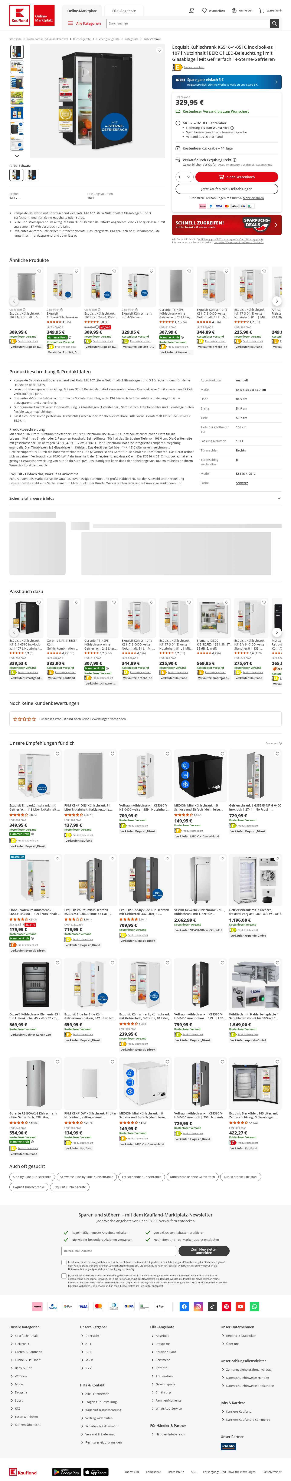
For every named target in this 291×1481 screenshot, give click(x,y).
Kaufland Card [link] (166, 1352)
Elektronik (22, 1344)
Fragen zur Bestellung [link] (101, 1402)
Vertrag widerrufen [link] (99, 1418)
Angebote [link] (162, 1336)
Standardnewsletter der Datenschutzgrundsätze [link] (108, 1265)
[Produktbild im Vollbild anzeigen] (97, 101)
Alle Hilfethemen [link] (97, 1394)
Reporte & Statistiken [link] (241, 1336)
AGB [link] (193, 1472)
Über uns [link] (232, 1344)
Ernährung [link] (163, 1392)
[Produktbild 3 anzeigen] (17, 82)
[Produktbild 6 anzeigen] (17, 128)
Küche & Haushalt (27, 1360)
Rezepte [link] (161, 1368)
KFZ (17, 1408)
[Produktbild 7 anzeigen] (17, 144)
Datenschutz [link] (176, 1472)
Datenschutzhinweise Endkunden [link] (250, 1386)
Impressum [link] (131, 1472)
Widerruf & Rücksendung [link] (103, 1410)
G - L (88, 1352)
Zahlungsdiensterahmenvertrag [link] (249, 1369)
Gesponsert (15, 309)
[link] (124, 10)
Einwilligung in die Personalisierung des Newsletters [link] (126, 1278)
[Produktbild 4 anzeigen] (17, 98)
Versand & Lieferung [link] (100, 1434)
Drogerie (21, 1392)
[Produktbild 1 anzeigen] (17, 52)
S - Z (88, 1368)
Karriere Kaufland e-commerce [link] (248, 1420)
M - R (89, 1360)
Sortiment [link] (163, 1360)
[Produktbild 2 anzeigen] (17, 67)
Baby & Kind (23, 1368)
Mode (19, 1384)
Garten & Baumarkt (28, 1352)
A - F (88, 1344)
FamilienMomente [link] (169, 1400)
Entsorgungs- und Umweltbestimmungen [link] (229, 1472)
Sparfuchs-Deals (26, 1336)
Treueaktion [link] (164, 1376)
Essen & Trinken (26, 1417)
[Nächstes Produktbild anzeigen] (17, 155)
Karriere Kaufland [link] (239, 1411)
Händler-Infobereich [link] (170, 1434)
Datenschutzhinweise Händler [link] (247, 1378)
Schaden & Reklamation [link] (102, 1426)
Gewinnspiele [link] (165, 1384)
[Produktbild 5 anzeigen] (17, 113)
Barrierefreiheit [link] (272, 1472)
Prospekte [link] (163, 1344)
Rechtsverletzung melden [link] (103, 1442)
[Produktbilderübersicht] (17, 101)
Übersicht (92, 1336)
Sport (19, 1400)
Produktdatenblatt (28, 341)
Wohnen (21, 1376)
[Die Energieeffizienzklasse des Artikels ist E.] (177, 67)
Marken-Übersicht (28, 1425)
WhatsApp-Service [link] (169, 1408)
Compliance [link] (153, 1472)
